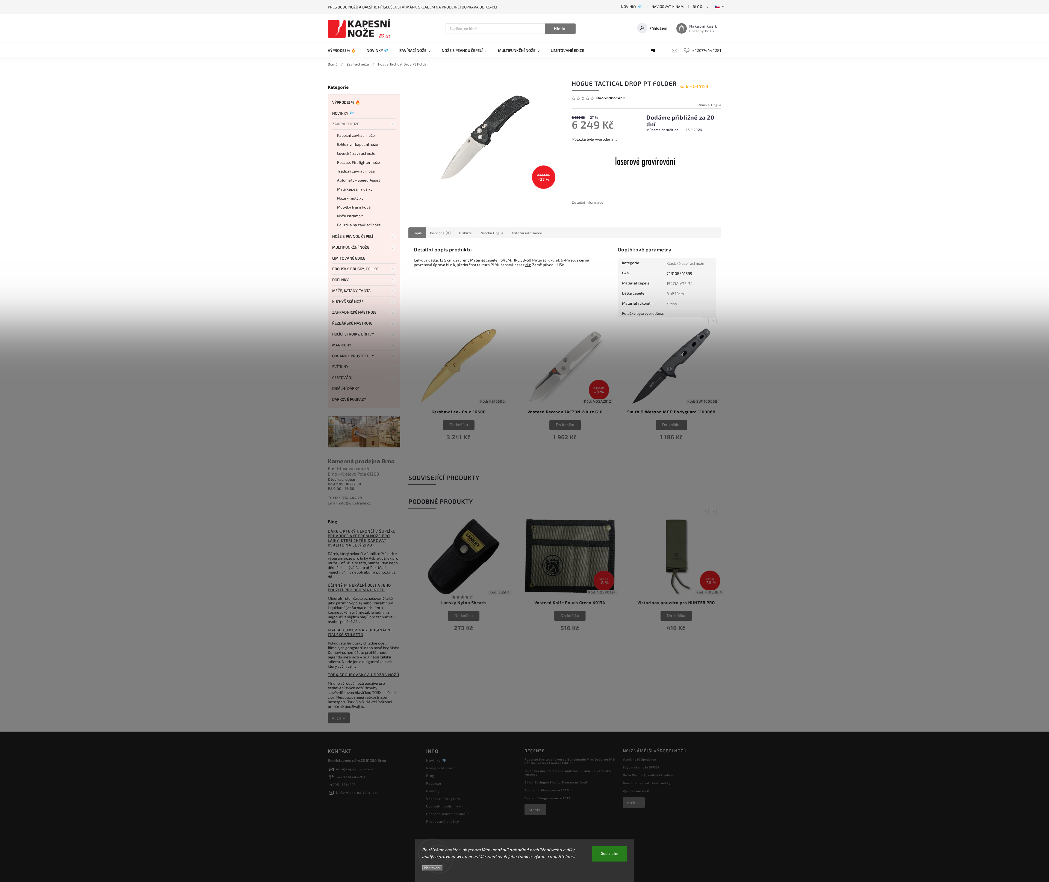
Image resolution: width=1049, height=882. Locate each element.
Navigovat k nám (668, 6)
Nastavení (432, 868)
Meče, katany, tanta (351, 290)
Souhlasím (609, 854)
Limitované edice (349, 258)
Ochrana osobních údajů (447, 814)
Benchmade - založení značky (647, 783)
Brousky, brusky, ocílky (355, 268)
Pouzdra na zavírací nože (359, 224)
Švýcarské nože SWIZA (641, 767)
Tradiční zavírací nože (356, 171)
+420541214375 (342, 784)
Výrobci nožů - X (636, 791)
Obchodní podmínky (443, 806)
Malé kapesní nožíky (354, 189)
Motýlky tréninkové (354, 207)
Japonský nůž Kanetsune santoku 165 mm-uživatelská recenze (567, 772)
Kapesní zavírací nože (356, 135)
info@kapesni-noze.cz (355, 769)
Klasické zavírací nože (685, 263)
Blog (697, 6)
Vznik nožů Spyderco (639, 759)
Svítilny (340, 366)
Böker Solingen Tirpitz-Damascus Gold (555, 782)
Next (714, 321)
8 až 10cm (675, 293)
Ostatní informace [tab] (527, 233)
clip (528, 264)
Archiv (338, 717)
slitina (672, 303)
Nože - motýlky (350, 198)
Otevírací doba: (341, 479)
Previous (706, 321)
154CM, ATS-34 (680, 283)
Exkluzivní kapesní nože (357, 144)
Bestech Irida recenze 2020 (546, 790)
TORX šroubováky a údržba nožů (363, 674)
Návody (433, 791)
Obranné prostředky (353, 356)
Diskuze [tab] (465, 233)
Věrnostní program (443, 798)
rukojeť (553, 260)
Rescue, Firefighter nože (358, 162)
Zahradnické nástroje (354, 312)
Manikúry (341, 345)
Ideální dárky (345, 388)
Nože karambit (350, 215)
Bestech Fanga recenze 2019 (547, 798)
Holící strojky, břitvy (353, 334)
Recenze (433, 783)
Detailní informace (587, 202)
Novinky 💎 (631, 6)
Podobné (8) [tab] (440, 233)
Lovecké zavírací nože (356, 153)
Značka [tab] (492, 233)
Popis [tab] (417, 233)
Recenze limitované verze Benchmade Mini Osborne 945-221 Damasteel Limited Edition (570, 761)
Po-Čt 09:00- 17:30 (344, 484)
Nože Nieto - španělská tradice (648, 775)
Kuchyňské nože (348, 301)
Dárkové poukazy (349, 399)
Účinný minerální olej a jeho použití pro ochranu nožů (359, 587)
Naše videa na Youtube (356, 792)
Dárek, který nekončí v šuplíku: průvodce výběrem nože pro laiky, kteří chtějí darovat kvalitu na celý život (362, 538)
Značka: (709, 105)
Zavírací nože (345, 123)
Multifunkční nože (350, 247)
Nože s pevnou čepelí (352, 236)
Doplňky (340, 279)
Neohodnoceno (610, 98)
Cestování (342, 377)
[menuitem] (344, 50)
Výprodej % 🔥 (346, 102)
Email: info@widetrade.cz (349, 503)
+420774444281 (350, 777)
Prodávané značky (442, 821)
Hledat (560, 28)
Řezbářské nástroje (352, 323)
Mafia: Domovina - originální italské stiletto (360, 632)
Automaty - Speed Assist (358, 180)
